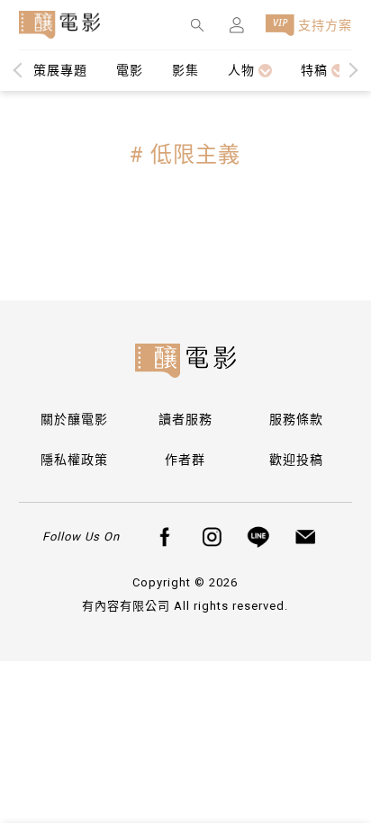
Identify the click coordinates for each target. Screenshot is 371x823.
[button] (350, 70)
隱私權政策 (74, 459)
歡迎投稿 (296, 459)
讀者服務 (185, 419)
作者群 (185, 459)
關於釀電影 (74, 419)
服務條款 (296, 419)
